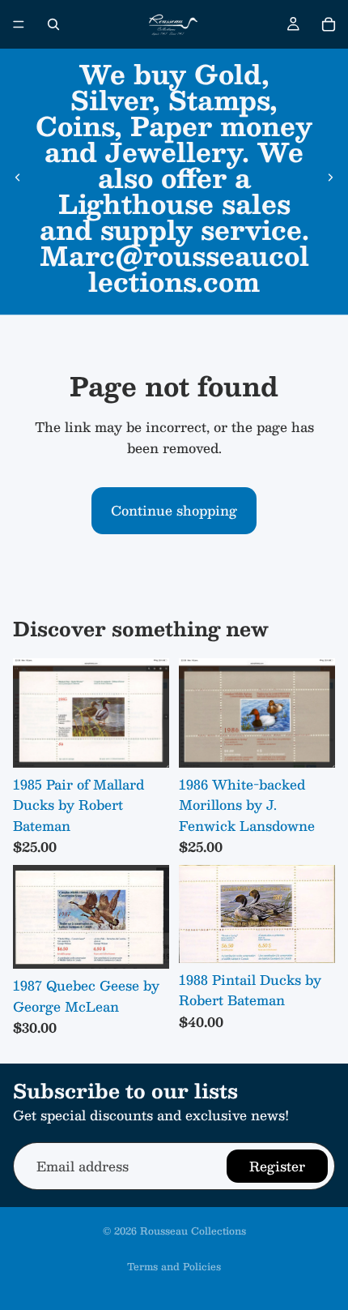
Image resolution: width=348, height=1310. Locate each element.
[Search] (53, 24)
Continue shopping (174, 510)
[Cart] (328, 24)
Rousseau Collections (193, 1230)
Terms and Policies (174, 1266)
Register (277, 1165)
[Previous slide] (18, 177)
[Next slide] (330, 177)
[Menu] (18, 24)
